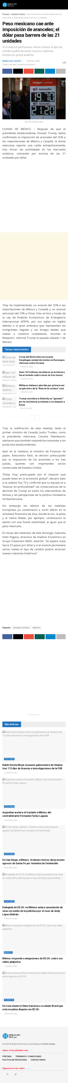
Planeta (9, 1000)
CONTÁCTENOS (38, 1060)
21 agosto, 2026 (10, 773)
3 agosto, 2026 (26, 392)
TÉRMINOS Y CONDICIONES (28, 1056)
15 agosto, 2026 (10, 1014)
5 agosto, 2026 (26, 367)
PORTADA (7, 1056)
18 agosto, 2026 (10, 868)
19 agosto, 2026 (10, 820)
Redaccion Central (11, 61)
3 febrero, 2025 (33, 61)
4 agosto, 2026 (26, 379)
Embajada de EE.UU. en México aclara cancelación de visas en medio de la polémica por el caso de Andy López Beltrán (32, 911)
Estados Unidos (18, 14)
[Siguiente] (36, 418)
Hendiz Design (48, 1044)
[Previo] (31, 418)
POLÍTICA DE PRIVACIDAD (14, 1060)
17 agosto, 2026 (10, 919)
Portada (5, 14)
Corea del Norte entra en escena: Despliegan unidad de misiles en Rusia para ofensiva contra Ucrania (42, 360)
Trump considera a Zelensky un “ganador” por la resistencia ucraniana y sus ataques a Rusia (42, 401)
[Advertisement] (34, 196)
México (36, 628)
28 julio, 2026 (26, 408)
